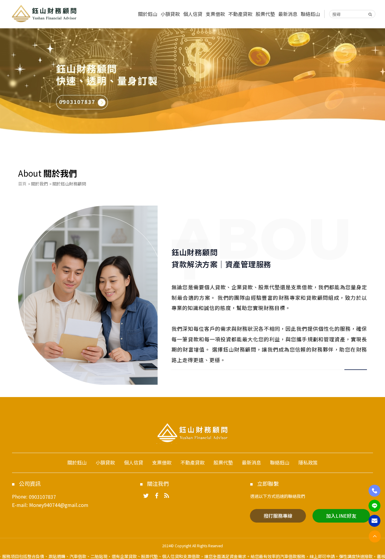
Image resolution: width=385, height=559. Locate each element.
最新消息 (287, 13)
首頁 (22, 184)
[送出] (370, 14)
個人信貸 (192, 13)
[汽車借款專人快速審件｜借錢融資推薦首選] (192, 86)
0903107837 (42, 496)
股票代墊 (265, 13)
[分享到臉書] (156, 496)
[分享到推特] (146, 496)
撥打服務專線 (277, 515)
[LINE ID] (374, 506)
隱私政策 (308, 462)
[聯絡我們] (374, 521)
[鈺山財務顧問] (44, 13)
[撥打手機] (374, 491)
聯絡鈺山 (310, 13)
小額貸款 (170, 13)
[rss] (166, 496)
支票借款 (215, 13)
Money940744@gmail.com (58, 504)
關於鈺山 (147, 13)
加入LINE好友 (341, 515)
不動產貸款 (240, 13)
